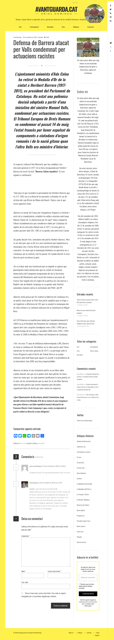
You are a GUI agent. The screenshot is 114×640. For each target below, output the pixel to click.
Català (97, 633)
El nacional (80, 462)
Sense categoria (95, 351)
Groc (63, 27)
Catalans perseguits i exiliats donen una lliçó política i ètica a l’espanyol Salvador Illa (87, 387)
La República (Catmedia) (84, 484)
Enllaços (76, 27)
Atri (20, 27)
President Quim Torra (83, 521)
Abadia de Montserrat (84, 441)
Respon (34, 469)
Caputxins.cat (81, 447)
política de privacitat (90, 602)
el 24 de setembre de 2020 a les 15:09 (50, 483)
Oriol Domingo (17, 37)
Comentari (25, 536)
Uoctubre (50, 27)
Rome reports (81, 526)
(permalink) (41, 443)
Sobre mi (71, 633)
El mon (79, 457)
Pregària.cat (80, 516)
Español (97, 635)
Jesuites (79, 478)
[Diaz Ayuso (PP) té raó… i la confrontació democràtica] (111, 47)
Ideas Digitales (81, 473)
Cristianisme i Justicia (83, 452)
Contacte (90, 27)
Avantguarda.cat (56, 9)
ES (76, 3)
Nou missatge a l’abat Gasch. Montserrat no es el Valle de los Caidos (88, 397)
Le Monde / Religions (83, 500)
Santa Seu (80, 531)
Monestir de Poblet (83, 505)
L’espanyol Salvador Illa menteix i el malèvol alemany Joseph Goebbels (88, 376)
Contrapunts (34, 27)
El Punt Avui (80, 468)
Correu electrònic (54, 571)
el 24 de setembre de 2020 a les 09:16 (54, 466)
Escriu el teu (39, 457)
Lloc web (24, 582)
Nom (23, 571)
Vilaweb (79, 537)
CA (73, 3)
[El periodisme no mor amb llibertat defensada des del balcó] (111, 51)
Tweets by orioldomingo (84, 420)
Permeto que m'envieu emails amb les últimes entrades (86, 586)
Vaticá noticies (81, 542)
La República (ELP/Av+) (84, 489)
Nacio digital (81, 510)
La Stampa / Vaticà (83, 494)
